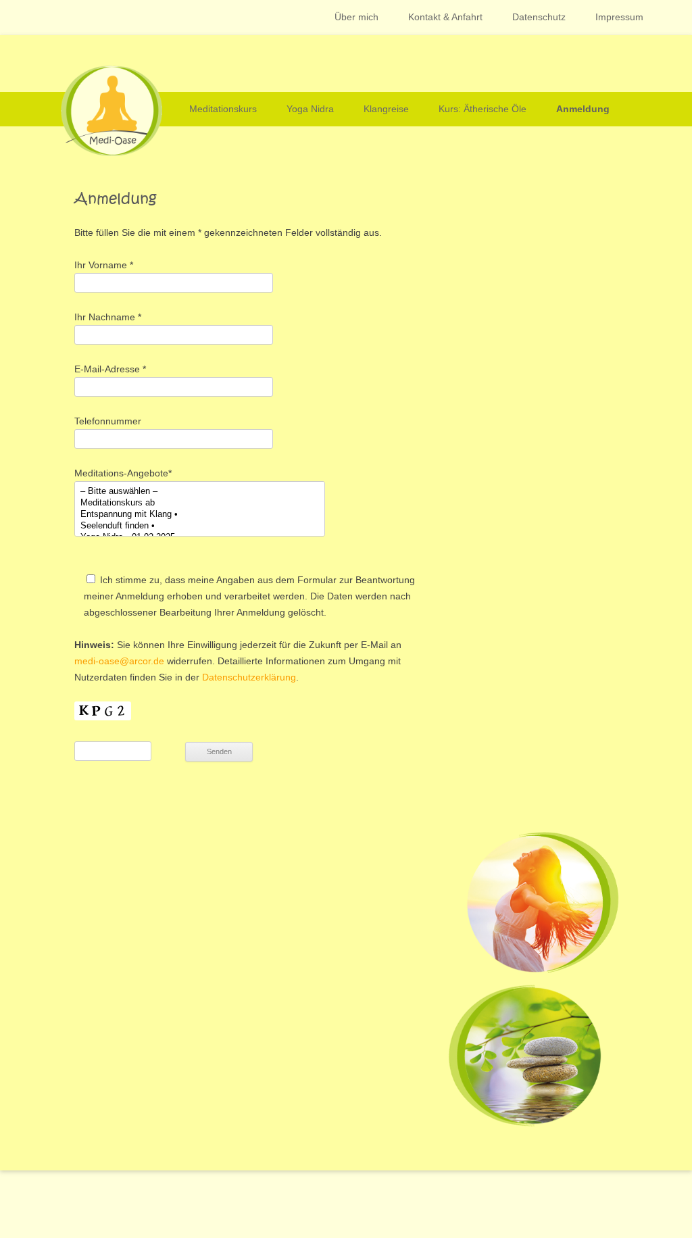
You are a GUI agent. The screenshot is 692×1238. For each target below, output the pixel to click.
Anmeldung (583, 108)
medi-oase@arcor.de (119, 660)
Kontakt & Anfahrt (445, 16)
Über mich (356, 16)
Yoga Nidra (310, 108)
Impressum (619, 16)
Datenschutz (539, 16)
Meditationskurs (223, 108)
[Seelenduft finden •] (199, 526)
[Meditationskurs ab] (199, 503)
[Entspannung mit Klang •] (199, 514)
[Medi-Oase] (101, 152)
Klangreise (386, 108)
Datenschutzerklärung (249, 677)
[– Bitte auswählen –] (199, 491)
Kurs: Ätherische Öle (482, 108)
